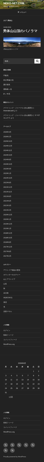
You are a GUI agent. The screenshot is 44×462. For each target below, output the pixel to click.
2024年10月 (7, 155)
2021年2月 (7, 210)
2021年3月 (7, 205)
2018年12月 (7, 233)
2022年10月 (7, 178)
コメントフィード (10, 340)
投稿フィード (8, 335)
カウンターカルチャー (11, 275)
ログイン (6, 330)
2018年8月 (7, 242)
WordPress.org (9, 344)
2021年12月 (7, 187)
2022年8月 (7, 182)
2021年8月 (7, 196)
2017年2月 (7, 256)
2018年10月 (7, 238)
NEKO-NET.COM (13, 3)
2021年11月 (7, 192)
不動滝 (5, 75)
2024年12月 (7, 146)
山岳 (5, 284)
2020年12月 (7, 215)
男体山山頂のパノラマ (20, 31)
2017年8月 (7, 251)
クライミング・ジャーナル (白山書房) (17, 108)
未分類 (5, 293)
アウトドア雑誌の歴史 (11, 270)
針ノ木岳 (6, 94)
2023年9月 (7, 169)
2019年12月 (7, 224)
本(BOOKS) (7, 298)
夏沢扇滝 (6, 85)
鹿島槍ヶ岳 (7, 89)
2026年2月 (7, 137)
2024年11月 (7, 150)
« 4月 (11, 397)
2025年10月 (7, 141)
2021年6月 (7, 201)
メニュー (23, 12)
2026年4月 (7, 132)
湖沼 (5, 302)
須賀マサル (7, 311)
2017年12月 (7, 247)
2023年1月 (7, 173)
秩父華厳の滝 (8, 80)
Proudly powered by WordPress (14, 457)
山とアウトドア (9, 279)
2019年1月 (7, 228)
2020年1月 (7, 219)
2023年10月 (7, 164)
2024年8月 (7, 159)
